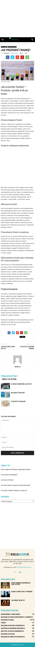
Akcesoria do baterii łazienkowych (12, 625)
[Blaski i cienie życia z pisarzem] (5, 594)
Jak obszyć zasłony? (18, 393)
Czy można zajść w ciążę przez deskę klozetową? (15, 485)
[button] (32, 39)
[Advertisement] (17, 18)
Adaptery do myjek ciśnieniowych (12, 631)
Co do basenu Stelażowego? (9, 475)
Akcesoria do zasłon (12, 46)
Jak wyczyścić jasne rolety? (8, 347)
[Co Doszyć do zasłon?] (5, 403)
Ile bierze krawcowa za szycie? (21, 384)
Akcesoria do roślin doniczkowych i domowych (17, 617)
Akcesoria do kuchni (8, 634)
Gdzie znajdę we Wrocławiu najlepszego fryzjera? (15, 469)
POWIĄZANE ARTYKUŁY (9, 376)
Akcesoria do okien (7, 620)
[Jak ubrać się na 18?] (5, 603)
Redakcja (6, 53)
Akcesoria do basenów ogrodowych (13, 628)
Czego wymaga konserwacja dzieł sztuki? (20, 583)
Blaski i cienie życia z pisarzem (21, 591)
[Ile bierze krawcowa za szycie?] (5, 386)
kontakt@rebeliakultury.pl (24, 567)
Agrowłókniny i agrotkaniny (10, 614)
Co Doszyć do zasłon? (18, 401)
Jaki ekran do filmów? (7, 480)
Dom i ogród (3, 46)
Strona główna (4, 44)
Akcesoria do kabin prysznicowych (13, 637)
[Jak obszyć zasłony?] (5, 395)
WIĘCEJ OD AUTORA (9, 379)
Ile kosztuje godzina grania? (27, 347)
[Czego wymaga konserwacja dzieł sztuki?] (5, 585)
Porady (3, 623)
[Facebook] (15, 572)
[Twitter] (20, 572)
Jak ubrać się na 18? (18, 600)
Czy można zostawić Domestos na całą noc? (14, 490)
